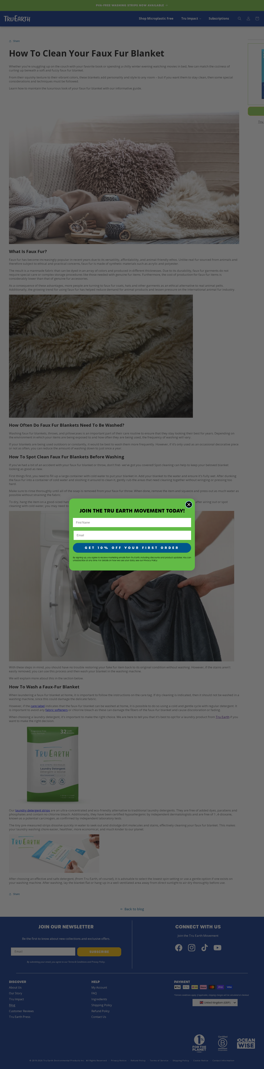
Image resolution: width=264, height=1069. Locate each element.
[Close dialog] (189, 504)
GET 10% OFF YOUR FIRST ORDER (132, 547)
